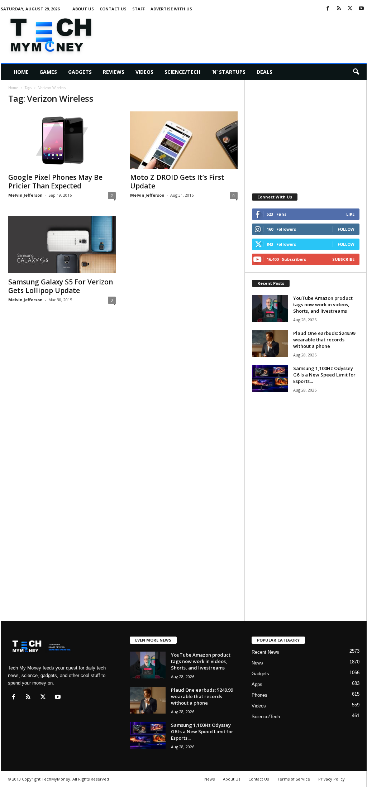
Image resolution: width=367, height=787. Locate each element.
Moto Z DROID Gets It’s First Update (177, 182)
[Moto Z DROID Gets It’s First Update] (184, 140)
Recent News (265, 652)
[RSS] (339, 9)
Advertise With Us (171, 8)
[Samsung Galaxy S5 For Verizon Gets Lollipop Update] (62, 244)
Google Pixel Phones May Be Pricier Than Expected (55, 182)
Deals (264, 71)
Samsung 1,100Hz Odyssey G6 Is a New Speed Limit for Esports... (324, 374)
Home (21, 71)
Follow (346, 229)
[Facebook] (328, 9)
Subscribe (343, 259)
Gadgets (80, 71)
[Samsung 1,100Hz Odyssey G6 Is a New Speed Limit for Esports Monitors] (270, 378)
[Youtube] (361, 9)
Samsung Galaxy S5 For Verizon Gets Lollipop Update (60, 286)
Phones (259, 695)
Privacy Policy (331, 779)
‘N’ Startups (228, 71)
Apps (257, 684)
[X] (350, 9)
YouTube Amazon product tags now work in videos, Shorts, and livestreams (323, 304)
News (257, 663)
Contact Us (113, 8)
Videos (144, 71)
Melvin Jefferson (25, 195)
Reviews (113, 71)
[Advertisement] (236, 34)
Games (48, 71)
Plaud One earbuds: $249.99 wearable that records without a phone (324, 339)
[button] (356, 72)
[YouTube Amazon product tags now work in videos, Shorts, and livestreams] (270, 308)
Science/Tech (182, 71)
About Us (83, 8)
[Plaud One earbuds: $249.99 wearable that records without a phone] (270, 343)
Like (350, 214)
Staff (138, 8)
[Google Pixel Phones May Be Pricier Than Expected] (62, 140)
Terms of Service (293, 779)
